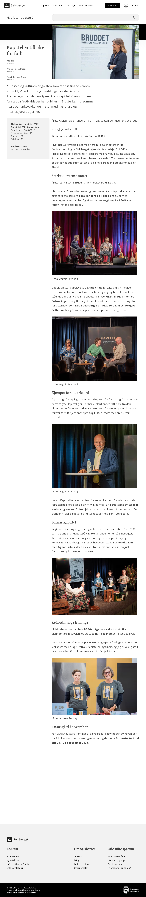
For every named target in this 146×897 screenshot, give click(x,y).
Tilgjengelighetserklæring (31, 890)
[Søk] (135, 17)
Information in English (18, 864)
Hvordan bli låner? (117, 856)
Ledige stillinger (82, 864)
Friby (76, 860)
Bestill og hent (115, 864)
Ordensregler (81, 867)
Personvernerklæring (14, 890)
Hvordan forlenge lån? (119, 867)
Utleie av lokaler (15, 867)
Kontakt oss (13, 856)
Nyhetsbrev (13, 860)
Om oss (78, 856)
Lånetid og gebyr (116, 860)
